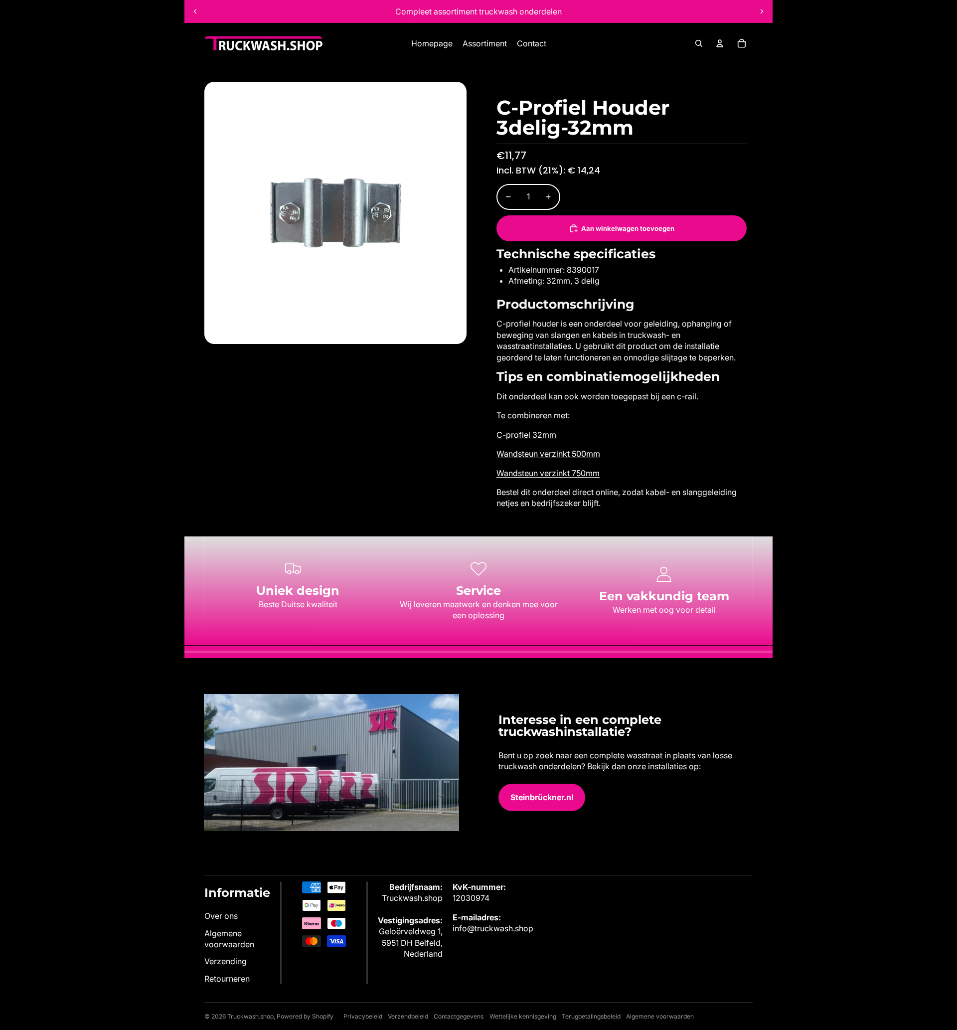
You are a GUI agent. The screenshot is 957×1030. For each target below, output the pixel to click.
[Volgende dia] (762, 11)
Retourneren (227, 979)
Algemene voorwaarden (660, 1016)
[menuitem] (432, 43)
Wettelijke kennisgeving (522, 1016)
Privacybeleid (362, 1016)
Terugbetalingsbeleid (591, 1016)
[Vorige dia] (195, 11)
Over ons (221, 916)
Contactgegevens (458, 1016)
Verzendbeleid (408, 1016)
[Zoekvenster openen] (699, 43)
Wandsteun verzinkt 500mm (548, 454)
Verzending (225, 961)
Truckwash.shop (250, 1016)
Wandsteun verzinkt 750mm (548, 473)
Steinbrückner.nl (541, 797)
